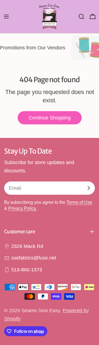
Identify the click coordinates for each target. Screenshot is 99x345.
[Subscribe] (88, 188)
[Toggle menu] (6, 16)
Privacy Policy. (22, 208)
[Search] (81, 16)
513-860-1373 (26, 269)
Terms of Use (79, 202)
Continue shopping (50, 118)
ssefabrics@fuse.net (33, 258)
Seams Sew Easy (40, 310)
